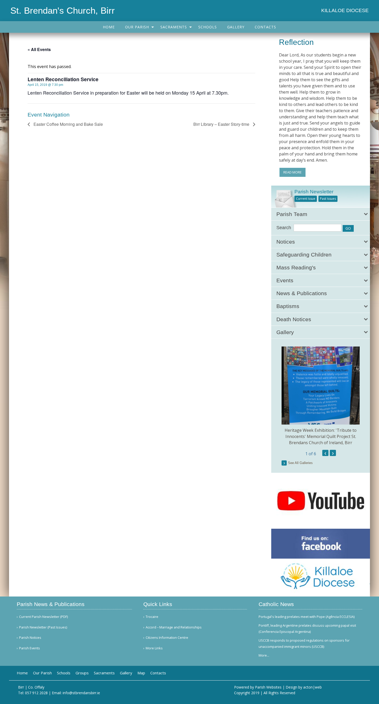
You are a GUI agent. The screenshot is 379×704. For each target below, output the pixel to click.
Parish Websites (268, 687)
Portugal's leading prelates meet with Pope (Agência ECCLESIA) (307, 616)
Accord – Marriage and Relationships (174, 627)
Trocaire (152, 616)
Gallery (235, 26)
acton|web (312, 687)
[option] (321, 396)
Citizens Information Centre (167, 637)
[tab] (320, 214)
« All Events (39, 49)
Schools (207, 26)
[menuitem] (109, 27)
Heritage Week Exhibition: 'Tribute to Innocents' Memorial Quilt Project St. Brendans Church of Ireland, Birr (321, 436)
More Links (154, 648)
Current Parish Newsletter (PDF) (43, 616)
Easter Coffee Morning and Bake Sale (67, 124)
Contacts (265, 26)
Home (109, 26)
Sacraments (173, 26)
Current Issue (305, 198)
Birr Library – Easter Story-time (221, 124)
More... (264, 655)
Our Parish (137, 26)
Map (141, 673)
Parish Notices (30, 637)
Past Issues (328, 198)
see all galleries (300, 463)
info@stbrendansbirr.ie (81, 692)
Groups (82, 673)
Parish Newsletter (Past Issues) (43, 627)
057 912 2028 (36, 692)
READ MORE (292, 172)
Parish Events (29, 648)
